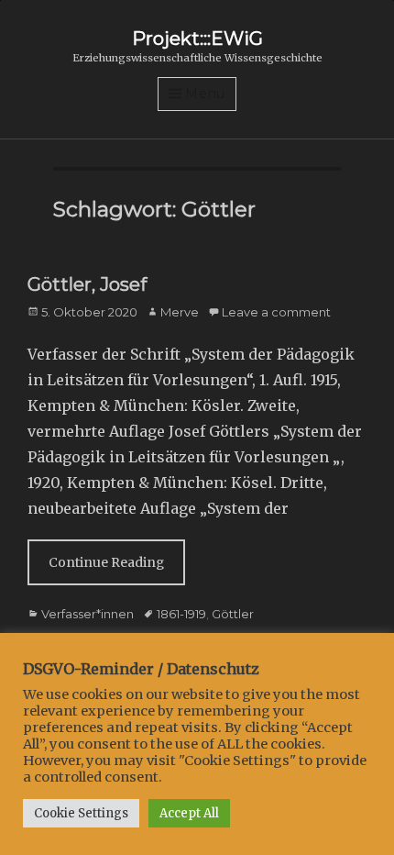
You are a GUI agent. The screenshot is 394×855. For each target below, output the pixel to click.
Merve (179, 312)
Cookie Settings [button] (81, 813)
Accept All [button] (189, 813)
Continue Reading (106, 562)
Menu (205, 93)
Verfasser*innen (87, 613)
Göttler (233, 613)
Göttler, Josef (87, 284)
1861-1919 (181, 613)
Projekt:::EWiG (197, 39)
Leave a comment (276, 312)
